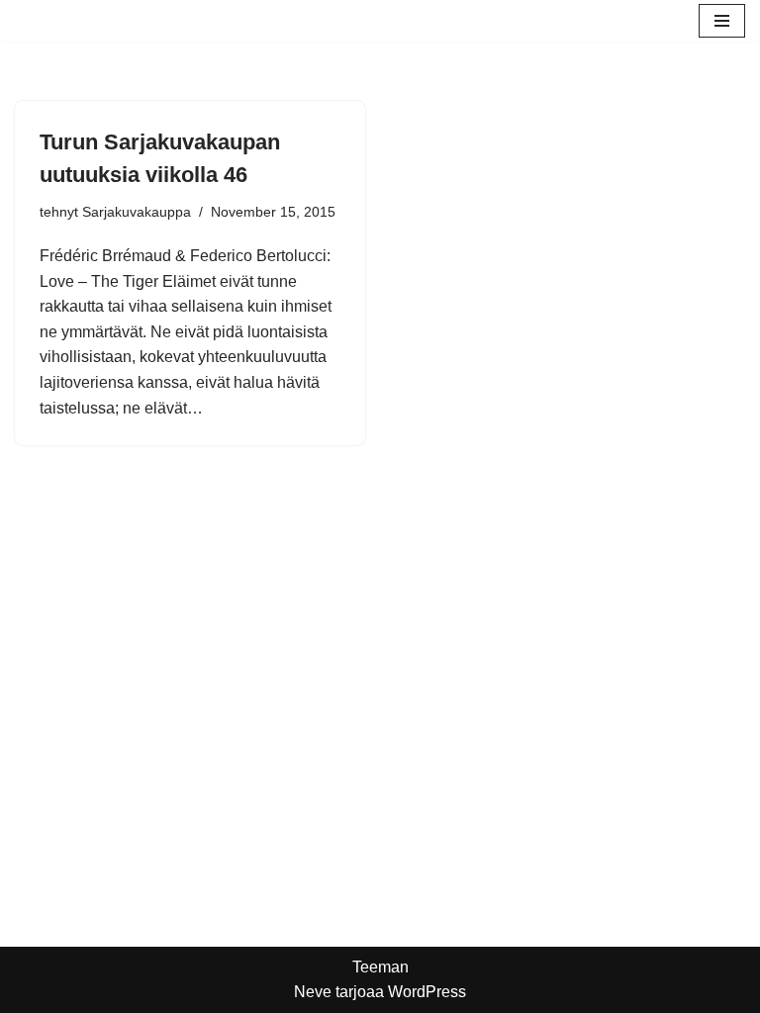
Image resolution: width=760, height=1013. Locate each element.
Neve (313, 991)
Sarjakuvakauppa (136, 212)
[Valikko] (722, 21)
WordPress (427, 991)
